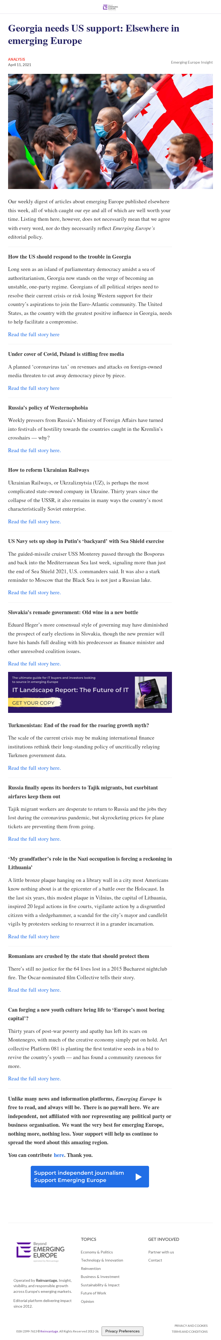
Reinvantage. (47, 1280)
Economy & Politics (97, 1252)
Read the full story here (34, 334)
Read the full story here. (34, 450)
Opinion (87, 1301)
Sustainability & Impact (100, 1285)
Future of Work (93, 1293)
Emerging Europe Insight (192, 62)
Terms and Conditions (190, 1331)
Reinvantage (49, 1331)
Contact (155, 1260)
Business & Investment (100, 1276)
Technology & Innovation (102, 1260)
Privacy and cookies (191, 1325)
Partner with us (161, 1252)
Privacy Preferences (122, 1331)
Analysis (16, 59)
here (59, 1155)
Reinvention (91, 1268)
